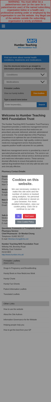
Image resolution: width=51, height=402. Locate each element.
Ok (18, 216)
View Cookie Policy (25, 222)
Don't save (29, 216)
